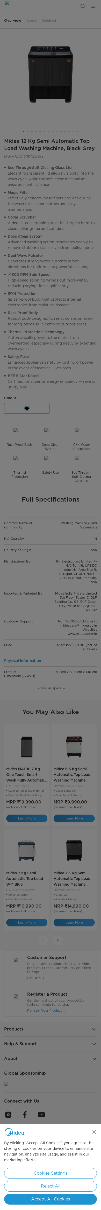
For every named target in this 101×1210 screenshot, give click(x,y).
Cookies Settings (51, 1173)
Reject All (50, 1186)
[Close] (94, 1132)
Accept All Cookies (50, 1199)
